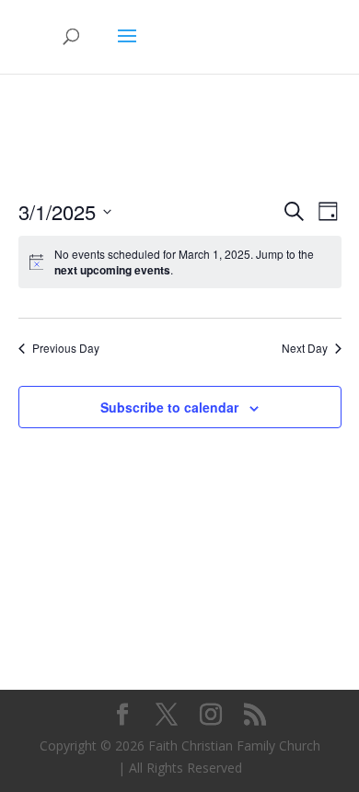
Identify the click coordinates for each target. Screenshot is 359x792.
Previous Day (65, 348)
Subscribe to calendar (169, 407)
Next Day (305, 348)
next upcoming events (112, 270)
